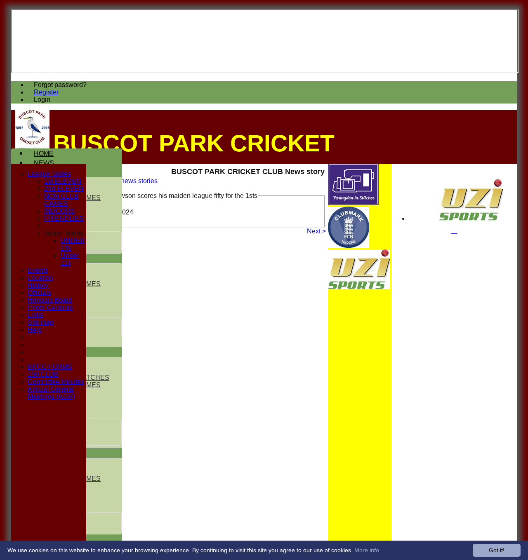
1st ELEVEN (62, 181)
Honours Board (50, 300)
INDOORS (59, 210)
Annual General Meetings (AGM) (51, 393)
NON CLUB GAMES (61, 200)
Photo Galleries (50, 307)
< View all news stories (124, 180)
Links (35, 314)
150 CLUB (43, 374)
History (38, 285)
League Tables (49, 173)
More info (366, 550)
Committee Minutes (56, 381)
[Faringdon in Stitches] (353, 202)
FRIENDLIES (64, 218)
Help (35, 329)
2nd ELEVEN (64, 188)
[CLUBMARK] (348, 245)
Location (40, 277)
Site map (41, 322)
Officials (39, 292)
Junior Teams (63, 233)
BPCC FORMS (50, 366)
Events (38, 270)
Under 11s (70, 259)
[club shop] (471, 218)
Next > (316, 231)
